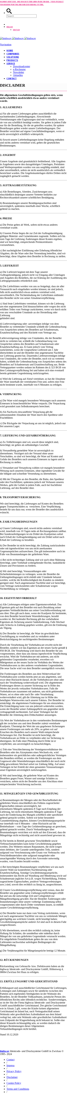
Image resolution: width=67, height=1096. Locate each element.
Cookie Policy (14, 1083)
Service (11, 63)
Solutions (13, 56)
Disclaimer (12, 1077)
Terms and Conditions (18, 1089)
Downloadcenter (21, 66)
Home (10, 50)
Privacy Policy (14, 1071)
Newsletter (18, 72)
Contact (12, 78)
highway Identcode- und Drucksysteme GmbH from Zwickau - (25, 1)
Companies (13, 53)
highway (4, 1051)
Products (12, 60)
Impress (10, 1065)
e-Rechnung (19, 69)
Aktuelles (18, 75)
